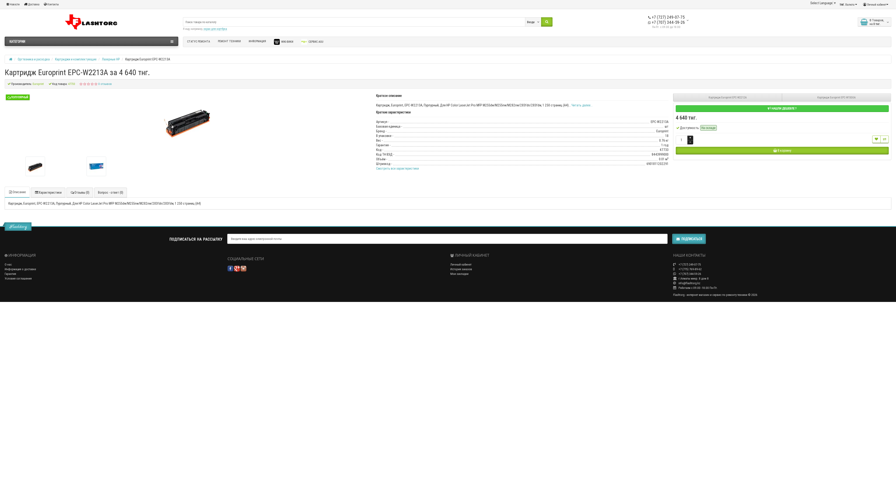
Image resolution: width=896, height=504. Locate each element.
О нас (8, 264)
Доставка (33, 4)
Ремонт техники (229, 41)
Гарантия (10, 274)
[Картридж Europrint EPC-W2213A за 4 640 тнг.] (35, 166)
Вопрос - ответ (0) (110, 192)
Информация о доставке (20, 269)
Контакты (53, 4)
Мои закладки (459, 274)
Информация (257, 41)
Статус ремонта (198, 41)
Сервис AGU (315, 41)
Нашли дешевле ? (784, 108)
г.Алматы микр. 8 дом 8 (693, 278)
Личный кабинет (461, 264)
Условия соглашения (18, 278)
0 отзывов (105, 84)
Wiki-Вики (286, 41)
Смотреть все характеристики (397, 168)
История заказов (461, 269)
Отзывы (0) (81, 192)
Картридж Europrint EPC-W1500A (836, 97)
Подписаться (692, 239)
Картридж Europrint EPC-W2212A (728, 97)
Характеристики (50, 192)
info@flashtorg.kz (689, 283)
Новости (14, 4)
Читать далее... (582, 105)
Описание (19, 192)
